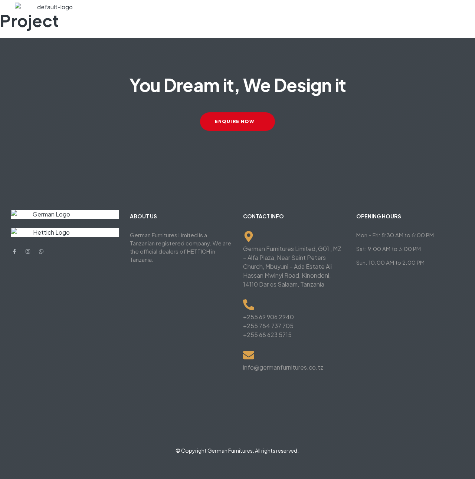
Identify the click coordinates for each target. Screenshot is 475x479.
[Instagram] (28, 251)
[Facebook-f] (14, 251)
